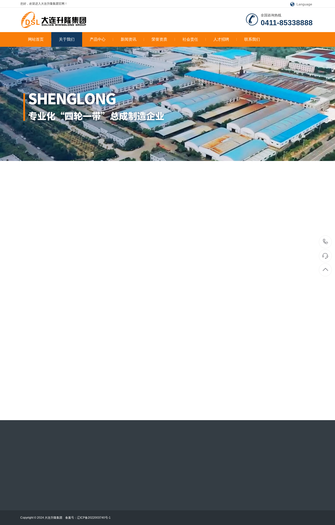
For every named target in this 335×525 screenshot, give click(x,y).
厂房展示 (47, 191)
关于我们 (67, 39)
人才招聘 (221, 39)
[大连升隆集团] (54, 20)
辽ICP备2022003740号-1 (94, 517)
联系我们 (252, 39)
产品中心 (97, 39)
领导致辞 (262, 191)
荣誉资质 (159, 39)
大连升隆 (308, 191)
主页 (6, 191)
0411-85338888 (325, 241)
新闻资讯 (128, 39)
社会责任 (190, 39)
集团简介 (285, 191)
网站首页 (36, 39)
